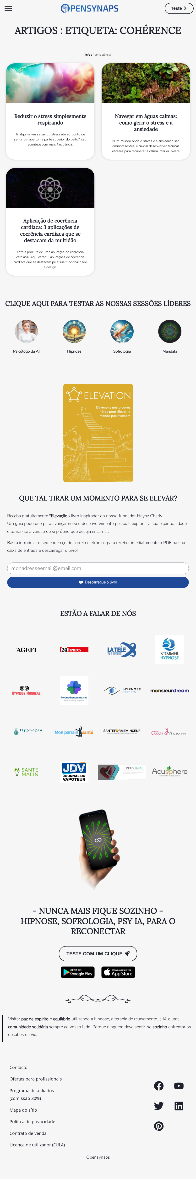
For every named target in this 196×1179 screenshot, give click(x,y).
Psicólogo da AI (26, 351)
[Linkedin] (179, 1106)
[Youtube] (179, 1086)
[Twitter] (159, 1106)
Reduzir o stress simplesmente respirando (50, 119)
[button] (8, 8)
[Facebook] (159, 1086)
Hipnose (74, 351)
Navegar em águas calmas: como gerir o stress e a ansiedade (146, 123)
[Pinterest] (159, 1126)
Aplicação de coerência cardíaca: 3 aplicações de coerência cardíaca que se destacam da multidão (50, 230)
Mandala (170, 351)
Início (88, 55)
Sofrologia (122, 351)
